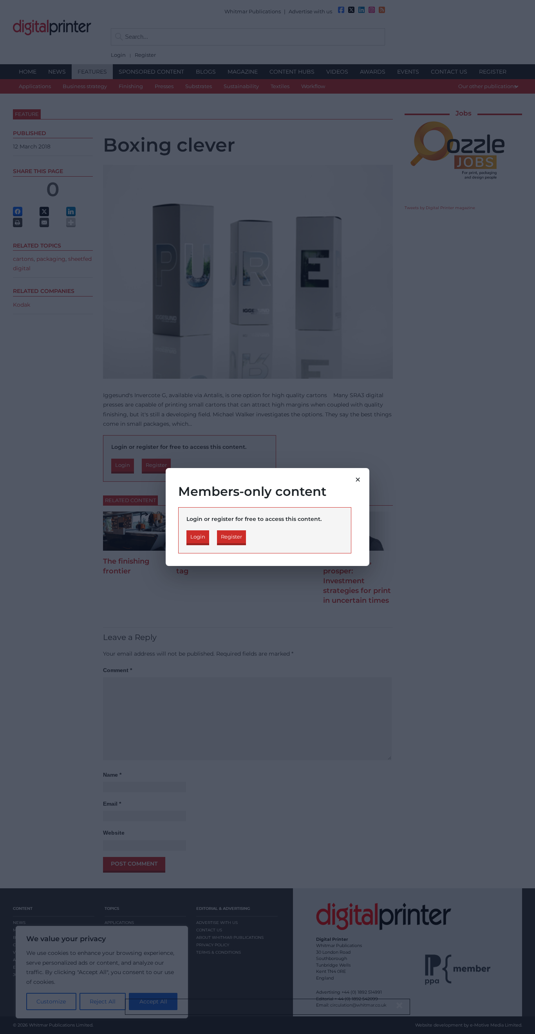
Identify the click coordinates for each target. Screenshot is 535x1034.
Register (231, 536)
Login (197, 536)
